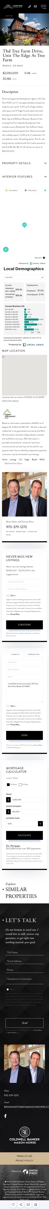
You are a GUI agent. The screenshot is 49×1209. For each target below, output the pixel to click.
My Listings (10, 532)
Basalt (34, 459)
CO (20, 459)
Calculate (24, 835)
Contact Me (32, 532)
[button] (4, 29)
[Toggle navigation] (43, 7)
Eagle (27, 459)
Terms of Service (12, 748)
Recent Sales (21, 532)
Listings (13, 459)
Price (9, 794)
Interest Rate (13, 818)
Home (4, 459)
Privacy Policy (14, 614)
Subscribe (24, 624)
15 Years (25, 784)
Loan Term (12, 778)
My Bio (8, 535)
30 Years (13, 784)
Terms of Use (24, 1156)
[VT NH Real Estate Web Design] (24, 1172)
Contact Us (15, 654)
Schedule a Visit (33, 654)
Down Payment (13, 806)
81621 (42, 459)
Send (24, 735)
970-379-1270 (16, 526)
